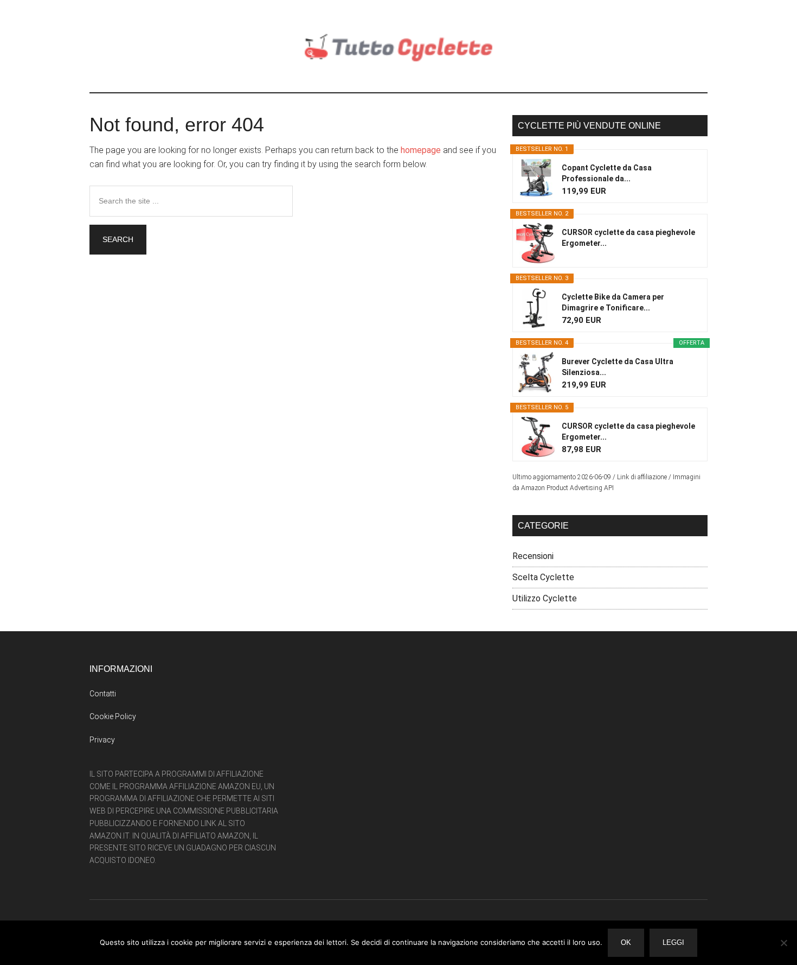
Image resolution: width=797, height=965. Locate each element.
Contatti (102, 693)
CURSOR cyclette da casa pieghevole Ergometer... (628, 237)
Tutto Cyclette (398, 46)
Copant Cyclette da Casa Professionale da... (607, 173)
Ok (626, 942)
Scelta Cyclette (543, 577)
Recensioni (533, 556)
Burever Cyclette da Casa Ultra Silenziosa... (617, 367)
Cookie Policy (112, 716)
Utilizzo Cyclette (544, 598)
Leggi (673, 942)
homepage (421, 150)
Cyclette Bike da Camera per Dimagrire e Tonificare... (613, 302)
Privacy (102, 739)
